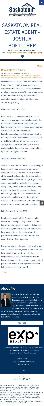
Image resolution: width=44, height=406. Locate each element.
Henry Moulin (37, 75)
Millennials (4, 77)
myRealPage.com (22, 379)
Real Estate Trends (19, 77)
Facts (22, 75)
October (10, 77)
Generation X (28, 75)
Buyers (18, 75)
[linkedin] (22, 56)
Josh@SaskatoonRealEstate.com (18, 53)
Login (34, 53)
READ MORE (22, 323)
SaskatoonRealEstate (31, 77)
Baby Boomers (11, 75)
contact (14, 317)
